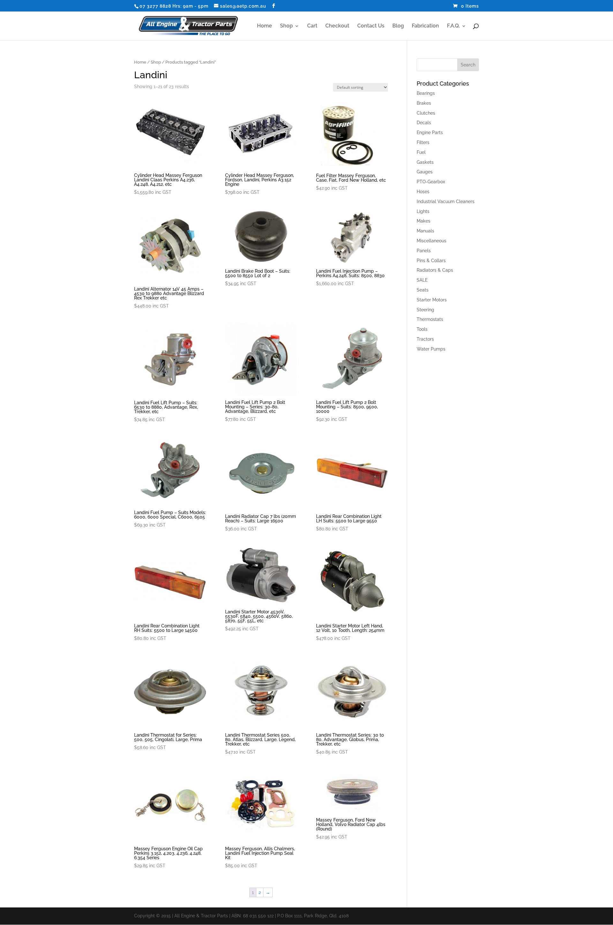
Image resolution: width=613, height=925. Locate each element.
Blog (398, 26)
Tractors (425, 339)
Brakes (424, 103)
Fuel (421, 152)
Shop (286, 26)
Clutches (426, 113)
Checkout (337, 26)
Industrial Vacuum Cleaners (445, 201)
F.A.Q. (453, 26)
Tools (422, 329)
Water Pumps (431, 349)
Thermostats (430, 319)
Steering (425, 309)
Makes (423, 221)
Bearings (426, 93)
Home (264, 26)
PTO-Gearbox (431, 181)
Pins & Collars (431, 260)
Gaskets (425, 162)
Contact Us (370, 26)
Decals (424, 122)
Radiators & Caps (435, 270)
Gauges (425, 171)
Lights (423, 211)
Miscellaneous (431, 240)
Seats (422, 289)
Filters (423, 142)
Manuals (425, 230)
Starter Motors (432, 299)
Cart (312, 26)
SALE (422, 280)
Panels (424, 250)
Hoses (423, 191)
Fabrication (425, 26)
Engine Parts (430, 132)
